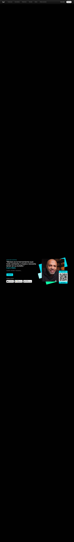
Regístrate (10, 274)
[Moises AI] (3, 2)
